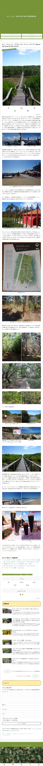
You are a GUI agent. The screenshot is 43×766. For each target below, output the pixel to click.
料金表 (21, 124)
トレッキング (24, 574)
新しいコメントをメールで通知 (10, 718)
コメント (5, 691)
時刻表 (17, 124)
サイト (3, 713)
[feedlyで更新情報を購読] (20, 594)
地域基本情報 (30, 574)
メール (4, 709)
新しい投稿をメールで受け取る (10, 720)
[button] (28, 111)
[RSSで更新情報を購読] (23, 594)
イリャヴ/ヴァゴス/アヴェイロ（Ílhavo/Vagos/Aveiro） (11, 574)
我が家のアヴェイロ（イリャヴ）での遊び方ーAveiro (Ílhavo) (18, 563)
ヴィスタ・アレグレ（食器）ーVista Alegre (14, 567)
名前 (4, 704)
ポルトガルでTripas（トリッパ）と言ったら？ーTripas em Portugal (19, 565)
